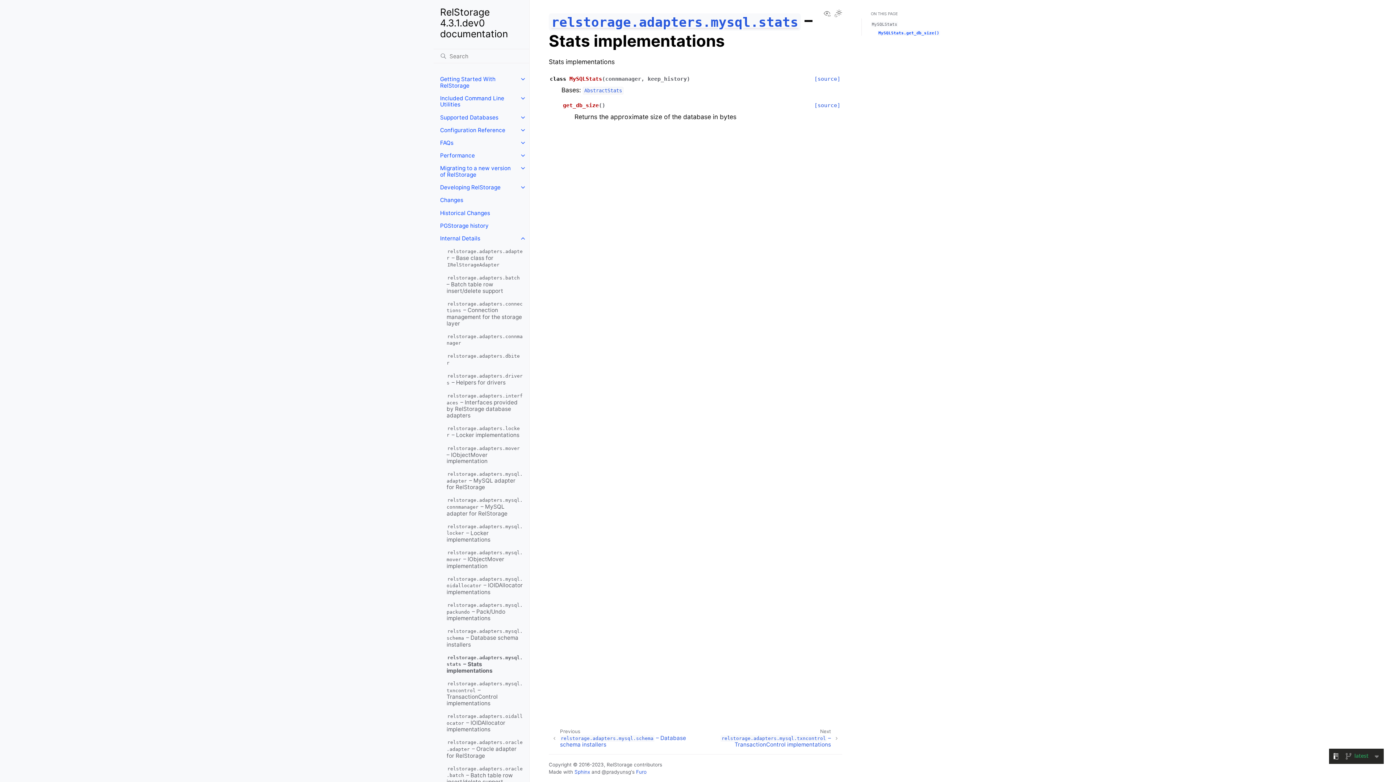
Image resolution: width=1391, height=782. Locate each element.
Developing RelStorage (470, 187)
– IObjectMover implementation (483, 455)
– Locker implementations (483, 432)
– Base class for (485, 258)
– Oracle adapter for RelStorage (485, 749)
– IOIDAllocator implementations (485, 586)
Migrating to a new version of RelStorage (475, 171)
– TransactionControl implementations (485, 694)
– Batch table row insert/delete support (483, 284)
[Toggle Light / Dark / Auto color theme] (838, 14)
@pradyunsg (616, 772)
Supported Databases (469, 117)
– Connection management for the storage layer (485, 314)
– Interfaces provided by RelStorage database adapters (485, 406)
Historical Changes (465, 213)
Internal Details (460, 238)
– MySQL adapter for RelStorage (485, 481)
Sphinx (582, 772)
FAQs (447, 142)
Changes (451, 200)
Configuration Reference (472, 130)
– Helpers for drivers (485, 379)
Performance (457, 155)
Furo (641, 772)
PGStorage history (464, 225)
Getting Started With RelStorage (468, 82)
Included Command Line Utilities (472, 101)
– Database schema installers (485, 638)
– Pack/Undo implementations (485, 612)
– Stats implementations (485, 664)
